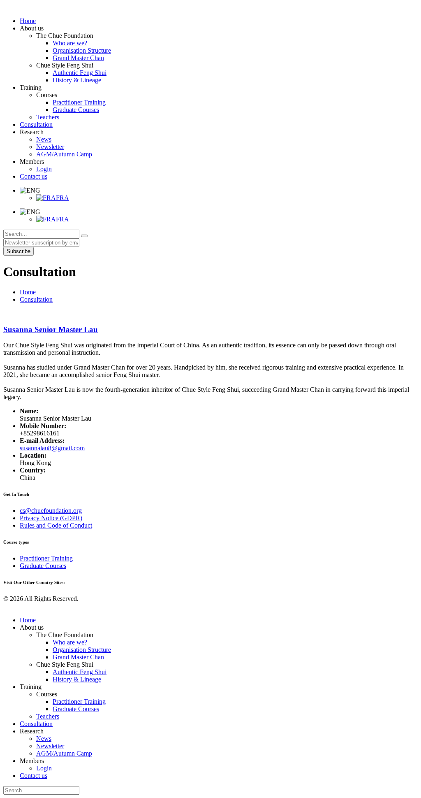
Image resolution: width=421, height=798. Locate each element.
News (43, 738)
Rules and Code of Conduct (56, 525)
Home (28, 291)
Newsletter (50, 745)
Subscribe (18, 251)
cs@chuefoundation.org (51, 510)
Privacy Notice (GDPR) (51, 517)
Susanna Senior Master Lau (50, 329)
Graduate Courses (43, 565)
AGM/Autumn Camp (64, 753)
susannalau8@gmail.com (52, 447)
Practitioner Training (46, 558)
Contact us (33, 775)
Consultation (36, 299)
